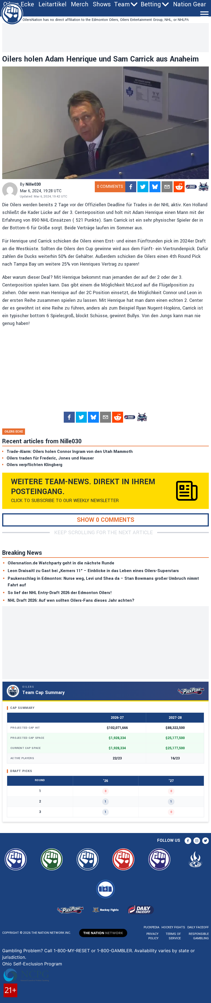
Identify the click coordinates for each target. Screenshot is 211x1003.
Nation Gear (189, 4)
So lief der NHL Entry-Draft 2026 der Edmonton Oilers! (60, 593)
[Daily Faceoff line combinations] (191, 186)
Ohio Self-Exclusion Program (32, 963)
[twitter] (142, 186)
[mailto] (167, 186)
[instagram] (196, 840)
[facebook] (130, 186)
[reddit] (179, 186)
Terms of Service (173, 936)
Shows (102, 4)
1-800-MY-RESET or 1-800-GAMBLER (93, 950)
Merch (79, 4)
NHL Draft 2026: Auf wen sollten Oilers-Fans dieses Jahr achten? (71, 600)
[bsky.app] (154, 186)
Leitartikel (52, 4)
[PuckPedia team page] (203, 186)
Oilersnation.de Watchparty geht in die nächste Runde (61, 563)
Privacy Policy (152, 936)
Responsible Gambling (199, 936)
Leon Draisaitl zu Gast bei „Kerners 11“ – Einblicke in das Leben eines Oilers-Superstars (93, 571)
